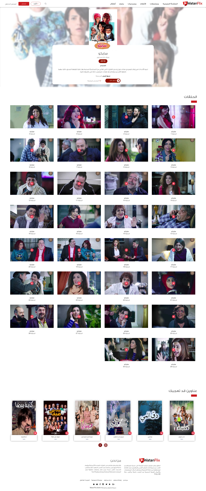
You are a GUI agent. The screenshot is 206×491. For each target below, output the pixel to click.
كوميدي (103, 65)
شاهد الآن (113, 81)
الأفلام (143, 3)
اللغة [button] (35, 4)
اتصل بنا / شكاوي (85, 480)
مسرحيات (132, 3)
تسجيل (24, 4)
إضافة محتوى (117, 480)
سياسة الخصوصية (97, 480)
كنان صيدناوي (101, 57)
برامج (121, 3)
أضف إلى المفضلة (93, 81)
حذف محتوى (108, 480)
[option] (182, 420)
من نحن (125, 480)
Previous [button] (106, 445)
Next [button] (100, 445)
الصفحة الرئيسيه (170, 3)
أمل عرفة (98, 76)
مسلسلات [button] (154, 3)
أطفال (113, 3)
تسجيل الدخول (10, 4)
